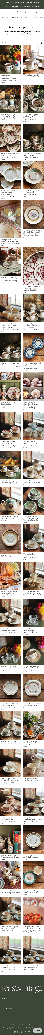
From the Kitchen (38, 17)
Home (3, 17)
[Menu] (2, 12)
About (14, 17)
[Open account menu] (37, 12)
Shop (8, 17)
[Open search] (7, 12)
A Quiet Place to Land (24, 17)
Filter (5, 43)
